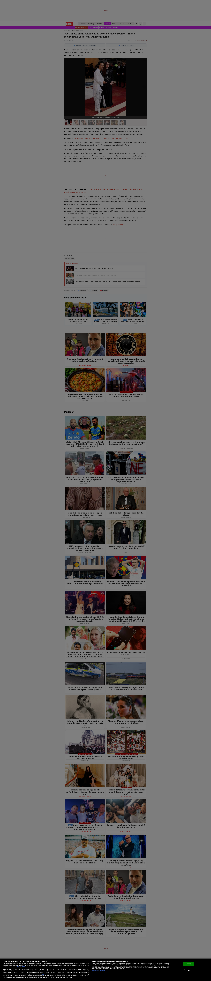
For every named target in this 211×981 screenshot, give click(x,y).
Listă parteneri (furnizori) (98, 970)
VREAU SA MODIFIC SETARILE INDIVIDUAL (188, 969)
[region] (105, 969)
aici (43, 974)
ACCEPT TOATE (188, 964)
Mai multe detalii (21, 966)
